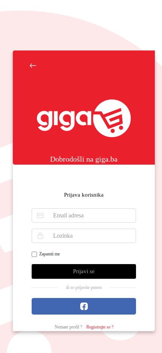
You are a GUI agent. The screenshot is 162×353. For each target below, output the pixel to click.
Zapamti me (49, 254)
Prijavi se (84, 271)
